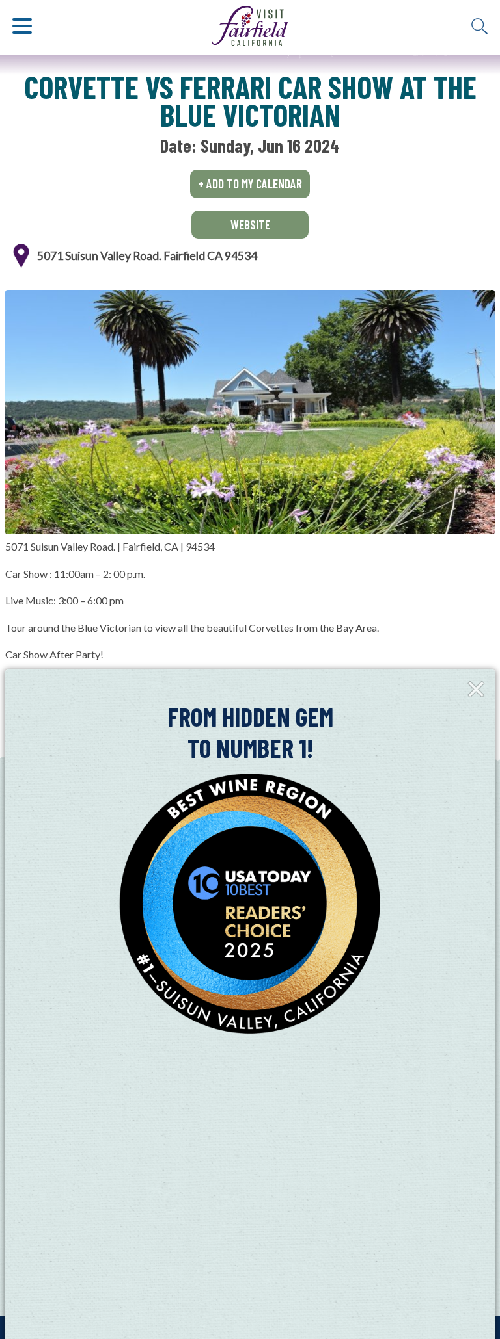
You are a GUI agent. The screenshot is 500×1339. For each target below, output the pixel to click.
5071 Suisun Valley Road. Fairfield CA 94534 (147, 256)
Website (250, 224)
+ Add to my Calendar (250, 183)
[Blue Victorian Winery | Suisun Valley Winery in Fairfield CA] (250, 412)
